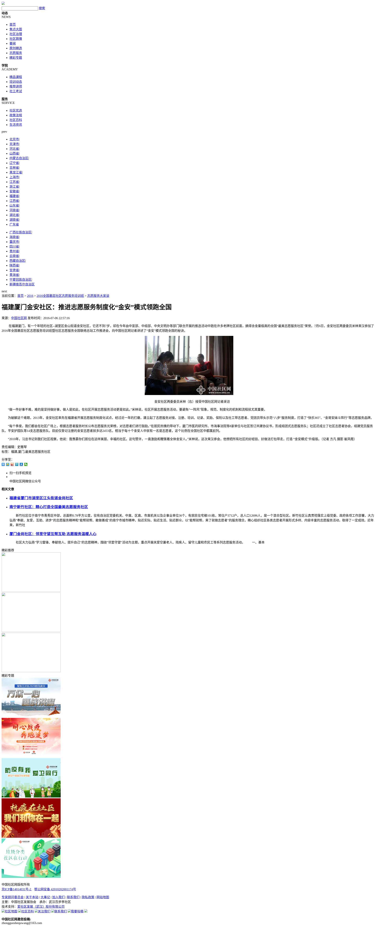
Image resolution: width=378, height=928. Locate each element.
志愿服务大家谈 (98, 295)
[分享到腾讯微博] (17, 464)
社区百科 (15, 120)
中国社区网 (19, 318)
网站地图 (102, 897)
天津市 (14, 144)
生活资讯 (15, 124)
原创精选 (15, 48)
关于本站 (32, 897)
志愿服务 (15, 53)
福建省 (14, 196)
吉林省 (14, 167)
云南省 (14, 256)
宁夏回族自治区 (20, 279)
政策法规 (15, 115)
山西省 (14, 153)
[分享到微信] (26, 464)
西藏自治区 (17, 260)
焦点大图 (15, 29)
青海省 (14, 275)
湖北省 (14, 215)
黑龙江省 (15, 172)
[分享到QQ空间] (7, 464)
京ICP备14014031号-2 (17, 889)
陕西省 (14, 265)
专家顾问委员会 (13, 897)
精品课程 (15, 77)
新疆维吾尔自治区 (22, 284)
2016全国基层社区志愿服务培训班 (60, 295)
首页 (12, 24)
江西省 (14, 200)
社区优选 (15, 110)
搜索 (42, 8)
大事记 (45, 897)
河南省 (14, 210)
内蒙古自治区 (18, 158)
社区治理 (15, 34)
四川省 (14, 246)
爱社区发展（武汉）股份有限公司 (41, 906)
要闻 (12, 43)
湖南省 (14, 219)
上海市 (14, 177)
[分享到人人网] (21, 464)
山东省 (14, 205)
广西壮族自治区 (20, 232)
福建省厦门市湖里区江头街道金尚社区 (41, 498)
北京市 (14, 139)
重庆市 (14, 241)
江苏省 (14, 182)
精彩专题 (15, 57)
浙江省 (14, 186)
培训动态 (15, 81)
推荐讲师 (15, 86)
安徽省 (14, 191)
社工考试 (15, 91)
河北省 (14, 148)
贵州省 (14, 251)
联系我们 (73, 897)
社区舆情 (15, 38)
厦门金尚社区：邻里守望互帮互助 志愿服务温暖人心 (52, 534)
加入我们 (58, 897)
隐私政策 (88, 897)
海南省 (14, 237)
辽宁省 (14, 163)
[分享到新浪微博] (12, 464)
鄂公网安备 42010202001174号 (55, 889)
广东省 (14, 224)
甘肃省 (14, 270)
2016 (30, 295)
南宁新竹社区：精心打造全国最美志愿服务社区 (48, 507)
